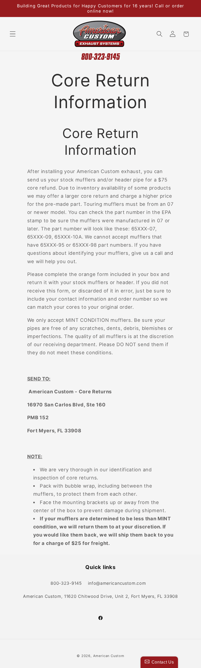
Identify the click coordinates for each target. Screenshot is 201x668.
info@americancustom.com (117, 583)
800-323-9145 (66, 583)
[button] (12, 34)
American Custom (108, 656)
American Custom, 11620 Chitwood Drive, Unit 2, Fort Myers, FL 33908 (100, 596)
